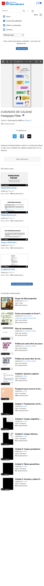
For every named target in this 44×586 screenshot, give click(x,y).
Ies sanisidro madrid (29, 331)
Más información (22, 159)
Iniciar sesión (22, 48)
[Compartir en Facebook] (22, 136)
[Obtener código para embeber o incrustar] (29, 136)
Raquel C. (28, 120)
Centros (9, 30)
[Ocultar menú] (38, 15)
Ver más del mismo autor (22, 284)
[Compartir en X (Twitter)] (15, 136)
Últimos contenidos (13, 25)
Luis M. (25, 376)
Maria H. (25, 301)
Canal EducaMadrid (14, 21)
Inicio (8, 17)
